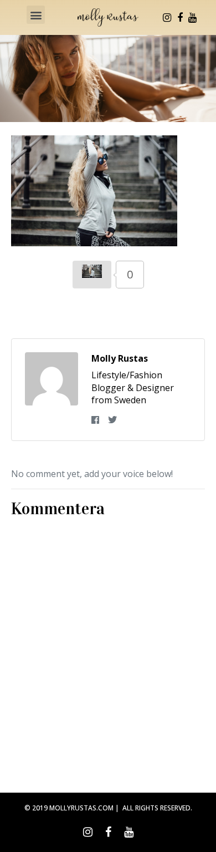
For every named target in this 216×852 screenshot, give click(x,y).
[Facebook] (180, 18)
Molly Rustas (119, 358)
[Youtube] (193, 18)
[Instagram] (167, 18)
